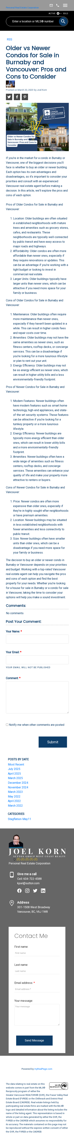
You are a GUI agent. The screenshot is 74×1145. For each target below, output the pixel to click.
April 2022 (14, 801)
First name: (21, 946)
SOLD (65, 13)
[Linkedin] (44, 892)
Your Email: (13, 652)
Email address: (24, 983)
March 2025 (15, 778)
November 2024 (18, 787)
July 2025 (14, 769)
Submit (52, 742)
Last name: (21, 965)
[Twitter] (37, 892)
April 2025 (14, 773)
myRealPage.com (43, 1069)
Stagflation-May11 (19, 819)
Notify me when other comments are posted (36, 724)
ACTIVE (52, 13)
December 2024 (18, 782)
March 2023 (15, 792)
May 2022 (14, 796)
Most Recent (16, 764)
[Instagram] (29, 892)
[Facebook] (21, 892)
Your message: (23, 1000)
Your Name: (13, 631)
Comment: (12, 678)
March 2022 (15, 805)
